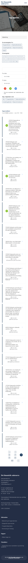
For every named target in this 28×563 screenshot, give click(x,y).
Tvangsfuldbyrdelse (7, 526)
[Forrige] (9, 452)
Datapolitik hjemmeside (8, 523)
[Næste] (18, 460)
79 (9, 457)
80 (15, 457)
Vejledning (5, 37)
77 (15, 454)
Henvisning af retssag (7, 528)
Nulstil (4, 50)
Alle (17, 61)
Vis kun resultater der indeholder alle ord (14, 93)
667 (12, 460)
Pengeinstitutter (6, 44)
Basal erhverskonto (17, 47)
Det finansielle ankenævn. (15, 557)
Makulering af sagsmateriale (9, 521)
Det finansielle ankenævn (6, 3)
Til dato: (4, 80)
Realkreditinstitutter (16, 44)
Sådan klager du (6, 537)
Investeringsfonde (7, 47)
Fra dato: (4, 73)
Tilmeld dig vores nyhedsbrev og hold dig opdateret (12, 546)
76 (9, 454)
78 (21, 454)
